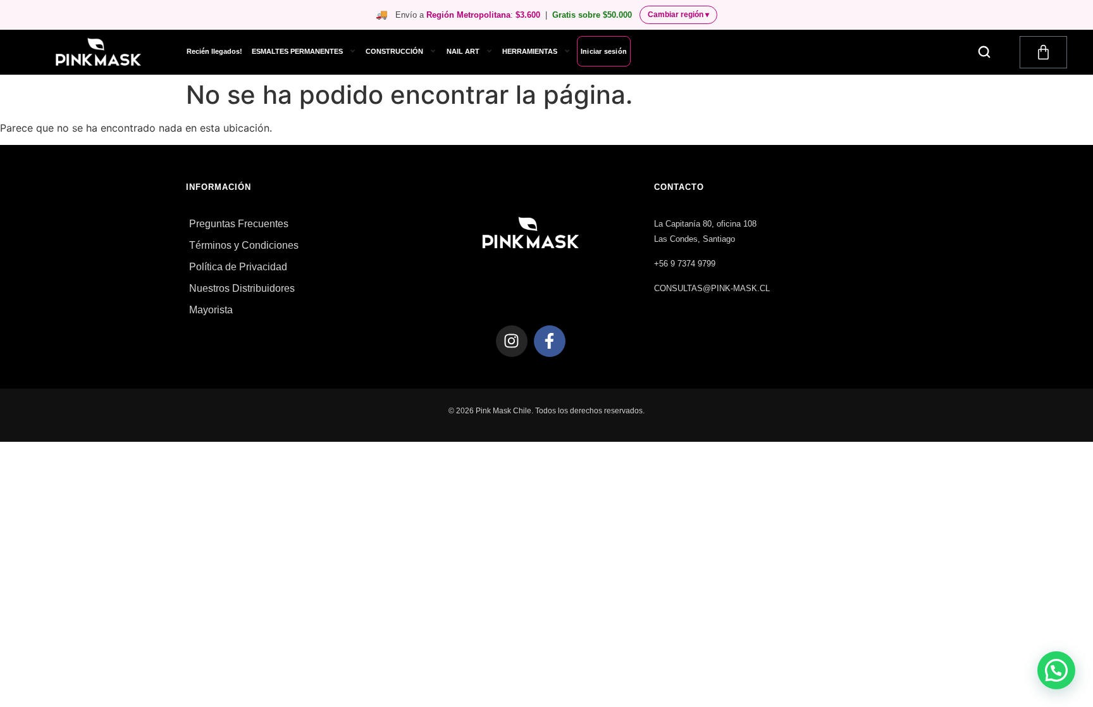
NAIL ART (463, 51)
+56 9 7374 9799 (684, 263)
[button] (984, 52)
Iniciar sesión (604, 51)
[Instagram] (512, 341)
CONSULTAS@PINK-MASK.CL (712, 288)
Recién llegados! (214, 51)
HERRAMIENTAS (529, 51)
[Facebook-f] (549, 341)
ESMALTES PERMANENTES (297, 51)
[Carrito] (1043, 52)
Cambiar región (678, 14)
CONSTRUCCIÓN (394, 51)
